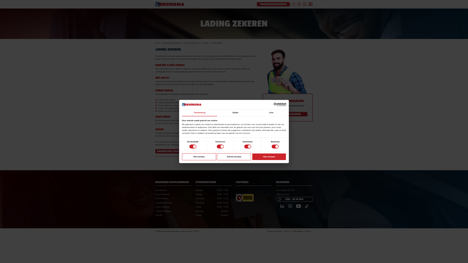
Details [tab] (236, 113)
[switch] (220, 147)
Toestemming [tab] (199, 113)
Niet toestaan (199, 157)
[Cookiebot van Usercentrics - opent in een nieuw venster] (275, 104)
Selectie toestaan (234, 157)
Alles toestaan (269, 157)
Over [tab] (271, 113)
